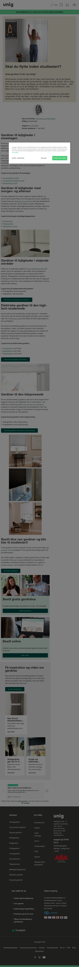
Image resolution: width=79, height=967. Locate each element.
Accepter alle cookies (59, 158)
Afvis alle (43, 158)
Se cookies (15, 152)
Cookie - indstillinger (18, 158)
